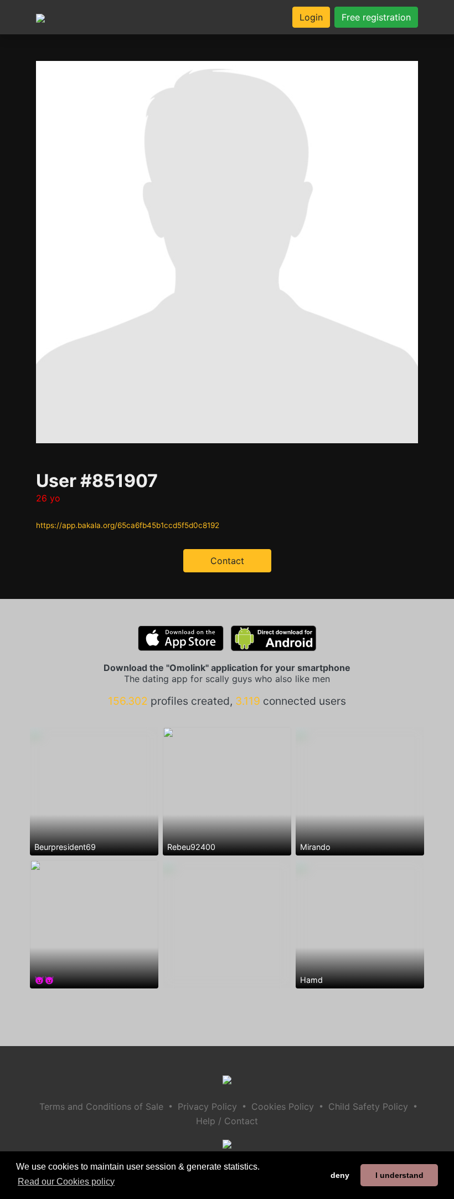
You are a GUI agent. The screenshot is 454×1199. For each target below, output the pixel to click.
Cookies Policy (282, 1106)
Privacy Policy (207, 1106)
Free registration (376, 17)
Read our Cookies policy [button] (66, 1181)
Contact (227, 560)
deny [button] (340, 1175)
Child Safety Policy (368, 1106)
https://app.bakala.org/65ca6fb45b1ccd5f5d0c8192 (127, 525)
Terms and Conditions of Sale (101, 1106)
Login (311, 17)
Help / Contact (227, 1120)
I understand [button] (399, 1175)
